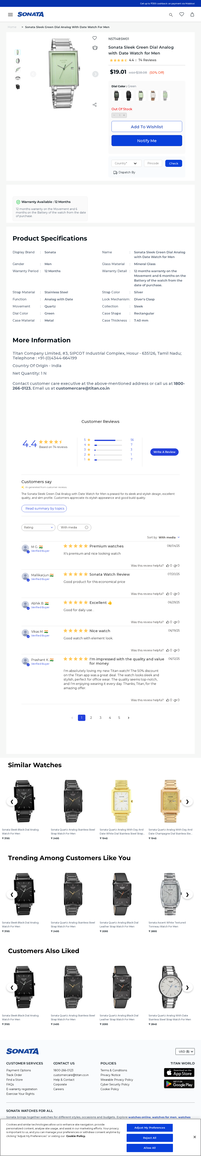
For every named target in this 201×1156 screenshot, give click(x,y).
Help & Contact (63, 1079)
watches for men (164, 1117)
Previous (33, 74)
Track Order (14, 1075)
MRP (132, 73)
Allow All (150, 1147)
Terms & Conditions (113, 1070)
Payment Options (18, 1070)
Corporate (60, 1084)
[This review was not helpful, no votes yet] (175, 565)
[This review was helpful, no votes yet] (167, 565)
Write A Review (164, 452)
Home (12, 27)
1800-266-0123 (63, 1070)
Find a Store (14, 1079)
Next (95, 74)
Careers (58, 1089)
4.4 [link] (131, 60)
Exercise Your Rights (20, 1094)
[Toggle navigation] (11, 14)
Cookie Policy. (76, 1136)
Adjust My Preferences (149, 1127)
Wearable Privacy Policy (116, 1079)
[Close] (194, 1137)
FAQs (10, 1084)
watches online (139, 1117)
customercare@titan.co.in (71, 1075)
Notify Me (147, 140)
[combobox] (38, 527)
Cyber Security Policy (115, 1084)
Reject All (149, 1137)
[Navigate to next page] (128, 718)
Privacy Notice (110, 1075)
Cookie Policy (109, 1089)
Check (173, 163)
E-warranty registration (21, 1089)
